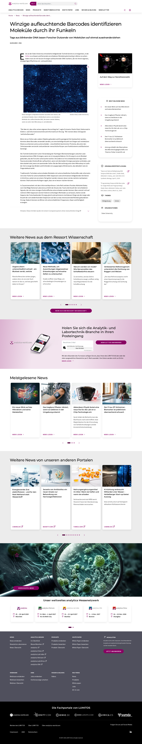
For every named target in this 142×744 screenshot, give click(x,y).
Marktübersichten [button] (52, 10)
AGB (23, 732)
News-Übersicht (15, 647)
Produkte (75, 680)
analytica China (36, 651)
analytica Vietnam (37, 658)
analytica (34, 647)
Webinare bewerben (17, 680)
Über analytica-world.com (51, 725)
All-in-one (76, 690)
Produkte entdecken (58, 641)
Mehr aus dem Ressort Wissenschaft (71, 311)
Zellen (27, 56)
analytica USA (36, 664)
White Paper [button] (67, 10)
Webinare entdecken (17, 676)
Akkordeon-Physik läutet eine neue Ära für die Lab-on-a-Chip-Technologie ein (116, 128)
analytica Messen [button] (16, 10)
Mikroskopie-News (26, 588)
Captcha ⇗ (88, 350)
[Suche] (75, 4)
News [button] (28, 10)
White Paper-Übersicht (80, 647)
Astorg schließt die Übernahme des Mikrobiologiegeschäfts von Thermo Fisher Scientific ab (116, 149)
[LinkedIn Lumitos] (130, 732)
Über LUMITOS (33, 725)
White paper (76, 683)
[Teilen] (124, 10)
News (74, 676)
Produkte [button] (37, 10)
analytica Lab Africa (38, 661)
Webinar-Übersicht (16, 683)
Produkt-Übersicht (58, 647)
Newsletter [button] (104, 10)
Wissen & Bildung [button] (89, 10)
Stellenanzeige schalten (39, 680)
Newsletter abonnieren (111, 342)
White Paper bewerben (80, 644)
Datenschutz (32, 732)
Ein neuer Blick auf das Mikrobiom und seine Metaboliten (117, 108)
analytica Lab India (37, 654)
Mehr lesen (67, 361)
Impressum (14, 732)
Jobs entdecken (36, 676)
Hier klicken (80, 348)
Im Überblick (35, 641)
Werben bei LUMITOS (17, 725)
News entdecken (16, 641)
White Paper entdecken (80, 641)
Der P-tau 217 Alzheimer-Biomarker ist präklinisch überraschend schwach (114, 138)
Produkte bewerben (58, 644)
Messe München (36, 644)
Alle (32, 4)
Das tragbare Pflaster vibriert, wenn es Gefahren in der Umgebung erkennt (116, 117)
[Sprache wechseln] (129, 10)
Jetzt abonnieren (113, 651)
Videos (53, 676)
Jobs (74, 686)
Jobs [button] (77, 10)
